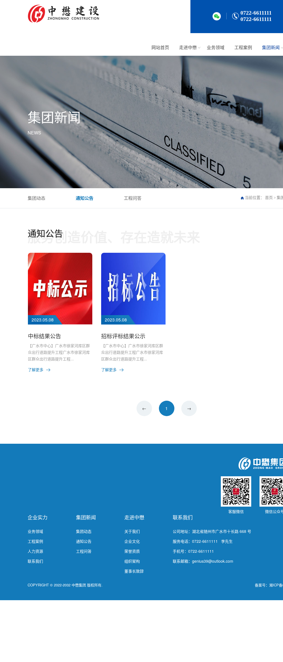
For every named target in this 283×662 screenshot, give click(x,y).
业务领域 (215, 47)
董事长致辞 (134, 571)
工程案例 (243, 47)
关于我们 (132, 531)
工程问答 (133, 198)
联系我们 (35, 561)
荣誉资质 (132, 551)
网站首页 (160, 47)
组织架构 (132, 561)
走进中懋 (188, 47)
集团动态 (36, 198)
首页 (269, 198)
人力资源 (35, 551)
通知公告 (84, 198)
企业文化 (132, 541)
